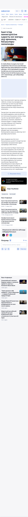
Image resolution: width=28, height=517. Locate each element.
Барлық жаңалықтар (11, 24)
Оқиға (16, 14)
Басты (2, 24)
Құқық (20, 14)
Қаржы (11, 14)
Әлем (7, 14)
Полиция (20, 24)
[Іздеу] (22, 11)
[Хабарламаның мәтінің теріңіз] (14, 245)
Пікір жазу (23, 249)
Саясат (3, 14)
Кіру (26, 240)
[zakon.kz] (5, 11)
